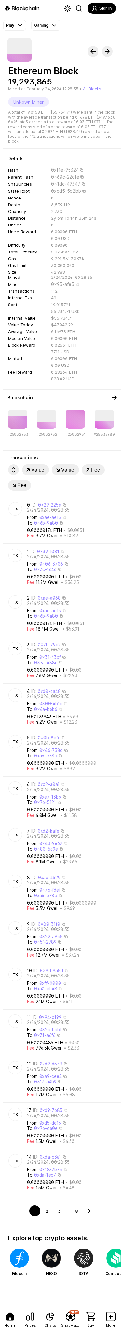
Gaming (41, 25)
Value (37, 469)
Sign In (105, 8)
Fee (95, 469)
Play (10, 25)
